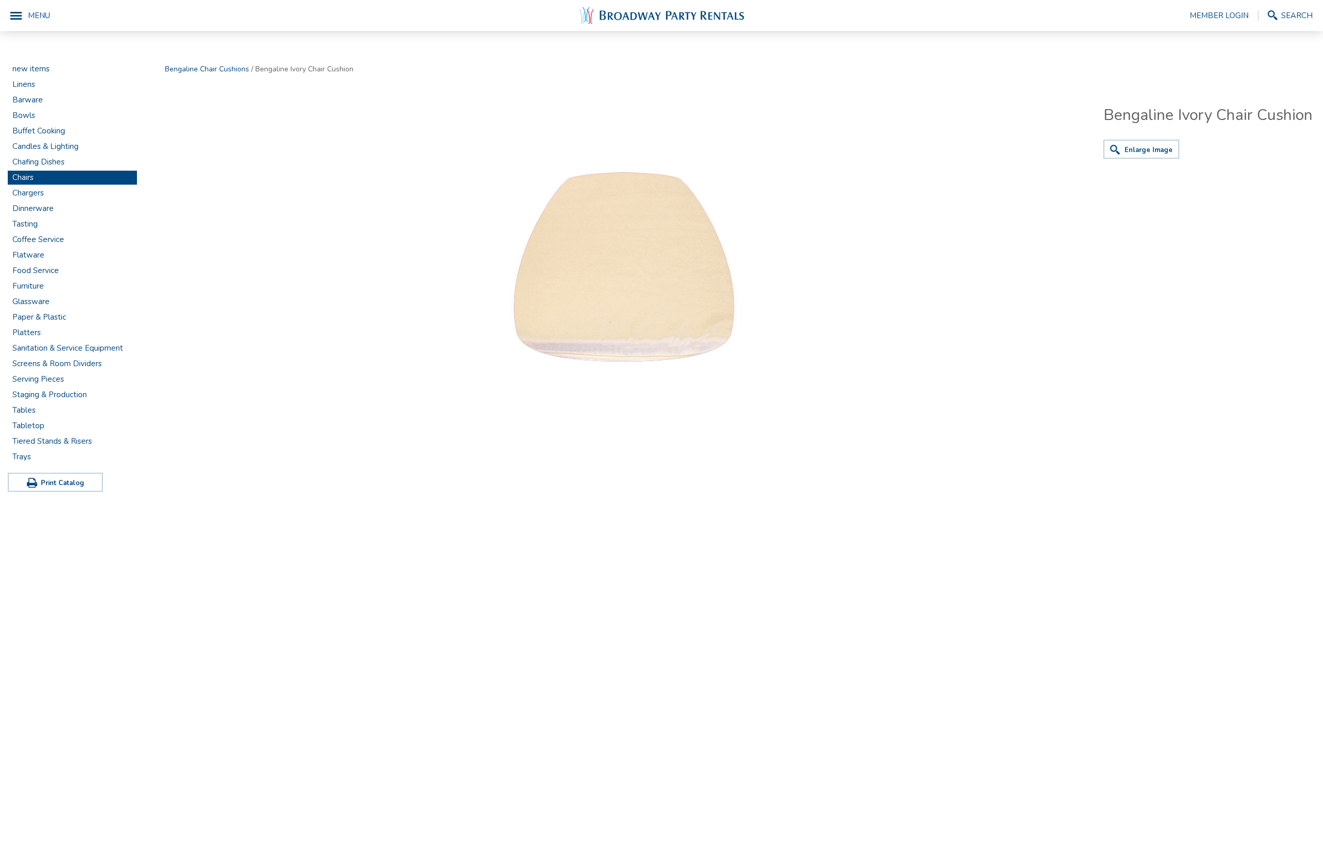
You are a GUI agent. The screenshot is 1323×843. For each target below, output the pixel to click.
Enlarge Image (1149, 150)
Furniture (28, 286)
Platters (26, 332)
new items (31, 69)
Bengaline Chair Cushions (207, 69)
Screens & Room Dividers (57, 363)
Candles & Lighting (45, 146)
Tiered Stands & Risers (52, 441)
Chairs (23, 177)
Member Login (1219, 15)
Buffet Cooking (38, 131)
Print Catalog (62, 483)
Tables (24, 410)
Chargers (28, 193)
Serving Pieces (38, 379)
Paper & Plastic (39, 317)
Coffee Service (38, 239)
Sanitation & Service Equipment (67, 348)
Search (1297, 15)
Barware (27, 100)
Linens (23, 84)
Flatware (28, 255)
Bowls (23, 115)
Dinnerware (33, 208)
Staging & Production (49, 394)
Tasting (25, 224)
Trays (21, 456)
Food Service (35, 270)
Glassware (31, 301)
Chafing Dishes (38, 162)
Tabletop (28, 425)
